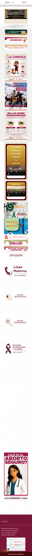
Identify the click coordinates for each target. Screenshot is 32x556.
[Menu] (2, 6)
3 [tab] (11, 16)
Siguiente (25, 14)
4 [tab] (13, 16)
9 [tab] (22, 16)
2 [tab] (9, 16)
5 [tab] (15, 16)
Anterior (6, 14)
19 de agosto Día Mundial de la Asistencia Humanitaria (16, 13)
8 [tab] (20, 16)
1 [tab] (7, 16)
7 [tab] (19, 16)
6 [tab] (17, 16)
